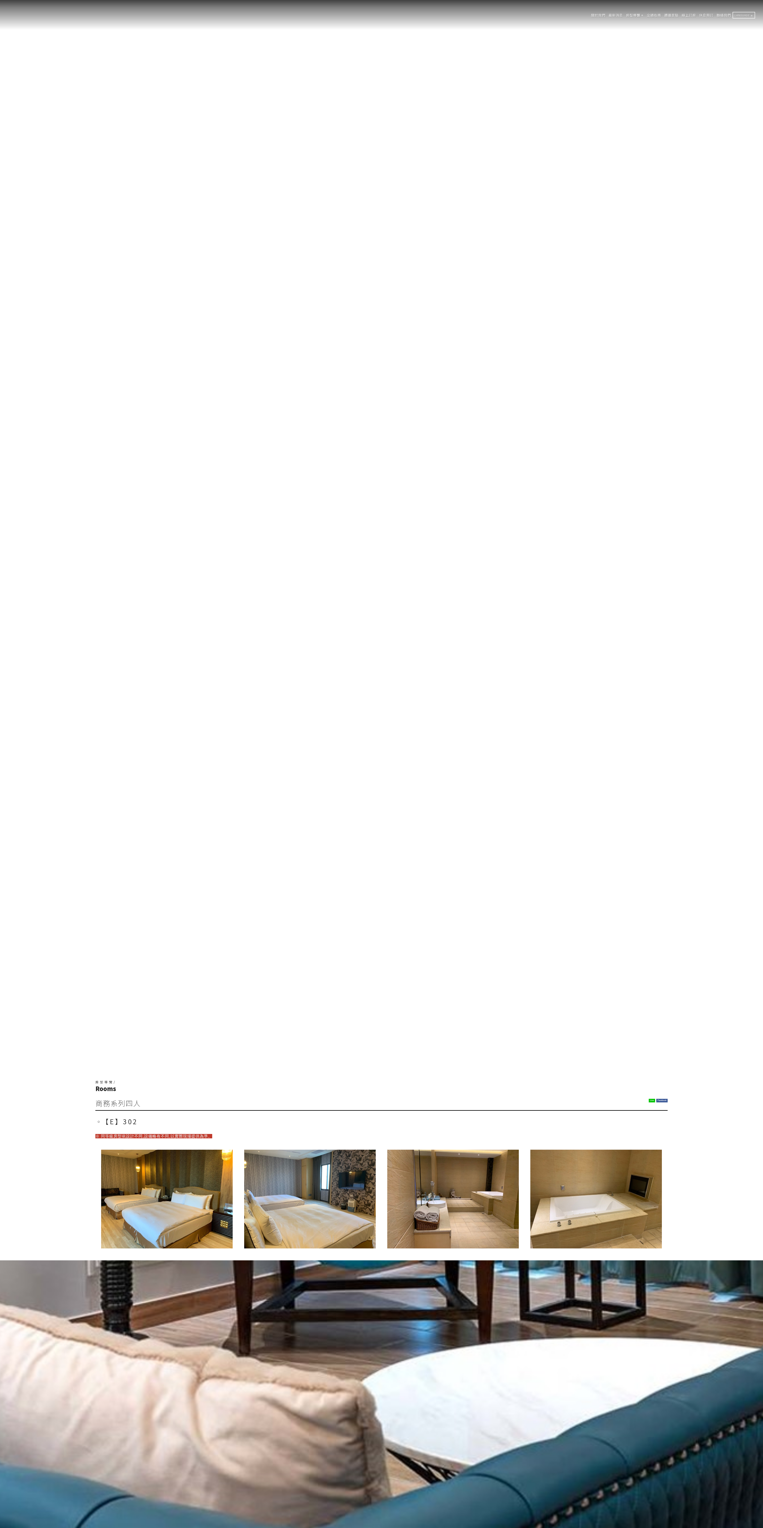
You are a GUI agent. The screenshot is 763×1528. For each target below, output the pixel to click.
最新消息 (616, 15)
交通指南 (654, 15)
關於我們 (598, 15)
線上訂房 (689, 15)
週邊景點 (671, 15)
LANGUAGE (742, 15)
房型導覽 (633, 15)
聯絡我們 (724, 15)
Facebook (662, 1100)
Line (652, 1100)
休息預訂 (706, 15)
